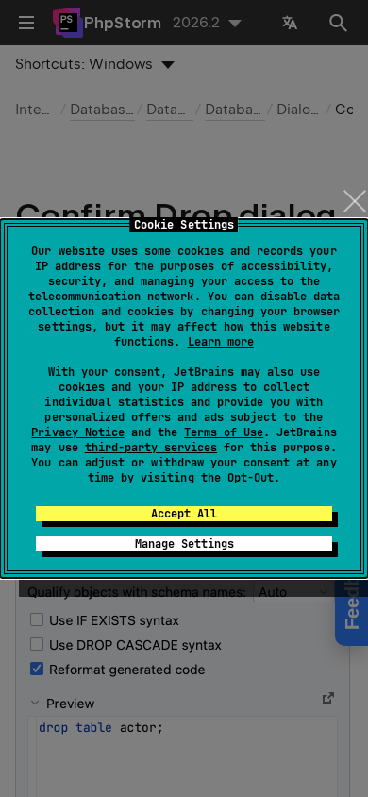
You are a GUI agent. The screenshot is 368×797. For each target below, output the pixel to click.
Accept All (184, 513)
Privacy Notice (77, 432)
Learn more (221, 341)
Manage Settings (184, 543)
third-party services (151, 447)
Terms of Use (223, 432)
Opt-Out (250, 477)
